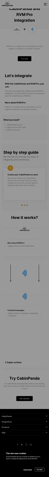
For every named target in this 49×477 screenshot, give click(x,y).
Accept (40, 469)
